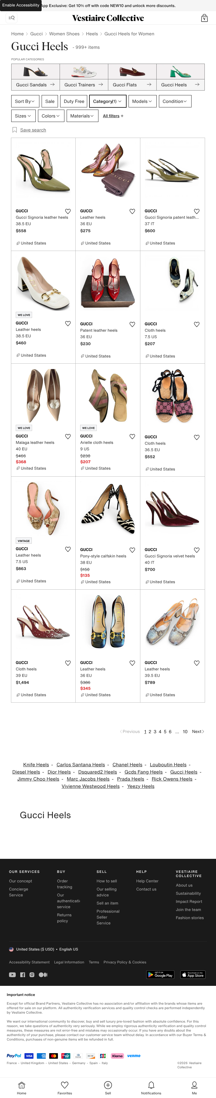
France (12, 1063)
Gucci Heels (183, 772)
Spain (93, 1063)
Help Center (147, 881)
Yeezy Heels (140, 786)
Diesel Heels (26, 772)
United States (58, 1063)
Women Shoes (64, 33)
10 (185, 731)
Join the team (188, 910)
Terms (94, 962)
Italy (105, 1063)
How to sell (107, 881)
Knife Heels (36, 764)
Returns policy (64, 918)
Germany (79, 1063)
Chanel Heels (127, 764)
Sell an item (107, 903)
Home (17, 33)
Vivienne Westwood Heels (91, 786)
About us (184, 885)
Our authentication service (70, 901)
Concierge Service (18, 892)
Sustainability (188, 893)
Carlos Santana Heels (81, 764)
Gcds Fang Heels (144, 772)
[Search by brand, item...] (11, 18)
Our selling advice (107, 892)
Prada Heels (130, 779)
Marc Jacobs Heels (88, 779)
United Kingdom (32, 1063)
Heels (92, 33)
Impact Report (189, 902)
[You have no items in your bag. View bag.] (204, 18)
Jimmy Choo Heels (38, 779)
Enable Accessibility (20, 5)
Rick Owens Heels (172, 779)
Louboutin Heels (168, 764)
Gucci (36, 33)
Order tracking (64, 884)
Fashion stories (190, 918)
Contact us (146, 889)
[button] (204, 18)
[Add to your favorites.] (67, 211)
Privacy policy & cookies (125, 962)
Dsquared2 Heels (97, 772)
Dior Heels (59, 772)
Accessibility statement (29, 962)
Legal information (69, 962)
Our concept (20, 881)
